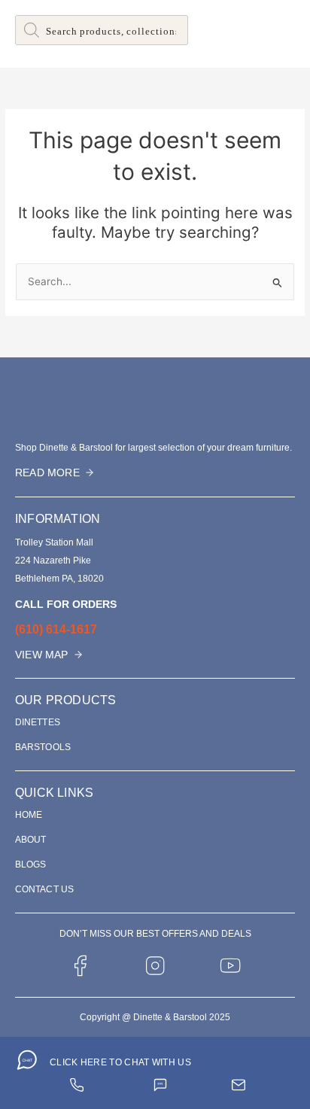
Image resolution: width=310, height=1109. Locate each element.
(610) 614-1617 (56, 629)
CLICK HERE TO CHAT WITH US (120, 1062)
